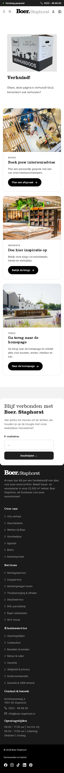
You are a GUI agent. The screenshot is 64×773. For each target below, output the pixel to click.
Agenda (11, 543)
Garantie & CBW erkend (20, 682)
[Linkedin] (24, 765)
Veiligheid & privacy (18, 669)
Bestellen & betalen (18, 649)
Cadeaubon (14, 642)
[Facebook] (6, 765)
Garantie (12, 662)
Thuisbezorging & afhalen (22, 592)
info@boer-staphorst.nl (22, 713)
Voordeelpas (14, 536)
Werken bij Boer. (16, 529)
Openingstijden (16, 635)
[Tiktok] (18, 765)
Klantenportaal (15, 556)
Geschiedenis (15, 523)
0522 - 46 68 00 (52, 3)
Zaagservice (14, 579)
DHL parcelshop (16, 606)
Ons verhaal (14, 516)
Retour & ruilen (15, 655)
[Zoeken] (10, 11)
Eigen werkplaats (17, 613)
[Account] (53, 11)
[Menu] (5, 11)
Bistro (10, 549)
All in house (13, 619)
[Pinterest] (31, 765)
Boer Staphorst (19, 749)
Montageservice (16, 572)
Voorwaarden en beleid (15, 757)
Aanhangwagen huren (20, 586)
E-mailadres (11, 436)
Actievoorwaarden (17, 676)
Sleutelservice (15, 599)
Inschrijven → (29, 455)
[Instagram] (12, 765)
